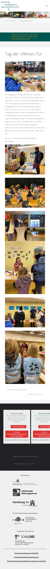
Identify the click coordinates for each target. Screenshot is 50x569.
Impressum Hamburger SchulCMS (26, 553)
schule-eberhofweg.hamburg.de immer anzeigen (17, 434)
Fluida (24, 464)
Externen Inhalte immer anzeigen (17, 440)
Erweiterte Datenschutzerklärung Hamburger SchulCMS (26, 561)
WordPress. (32, 464)
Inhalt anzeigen (18, 427)
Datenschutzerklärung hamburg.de (26, 557)
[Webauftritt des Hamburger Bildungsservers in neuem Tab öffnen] (25, 492)
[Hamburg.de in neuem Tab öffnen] (25, 503)
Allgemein (12, 21)
